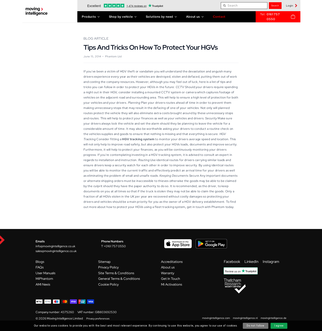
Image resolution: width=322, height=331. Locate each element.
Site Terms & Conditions (116, 273)
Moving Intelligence (59, 318)
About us (193, 17)
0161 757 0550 (273, 16)
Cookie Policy (108, 284)
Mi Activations (171, 284)
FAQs (40, 267)
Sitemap (104, 262)
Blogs (40, 262)
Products (89, 17)
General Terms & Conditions (119, 278)
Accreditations (172, 262)
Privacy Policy (108, 267)
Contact (219, 17)
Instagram (271, 261)
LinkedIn (251, 261)
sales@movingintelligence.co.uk (56, 251)
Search (275, 5)
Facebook (232, 261)
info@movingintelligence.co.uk (55, 246)
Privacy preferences (97, 318)
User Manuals (45, 273)
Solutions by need (159, 17)
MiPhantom (44, 278)
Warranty (167, 273)
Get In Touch (170, 278)
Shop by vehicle (121, 17)
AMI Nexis (43, 284)
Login (289, 5)
